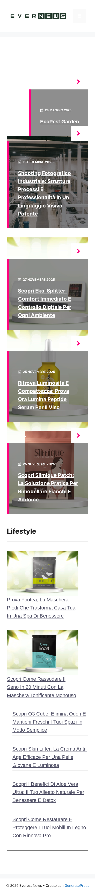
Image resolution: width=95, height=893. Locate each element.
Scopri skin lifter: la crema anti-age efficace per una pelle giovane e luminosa (49, 757)
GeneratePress (77, 885)
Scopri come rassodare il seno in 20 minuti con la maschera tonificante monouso (41, 687)
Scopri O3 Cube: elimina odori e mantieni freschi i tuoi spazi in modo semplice (49, 722)
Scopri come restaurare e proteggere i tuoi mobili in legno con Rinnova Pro (49, 827)
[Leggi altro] (79, 81)
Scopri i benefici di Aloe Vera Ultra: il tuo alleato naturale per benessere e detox (48, 792)
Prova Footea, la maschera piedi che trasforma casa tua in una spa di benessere (41, 608)
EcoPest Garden (59, 121)
